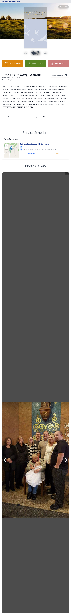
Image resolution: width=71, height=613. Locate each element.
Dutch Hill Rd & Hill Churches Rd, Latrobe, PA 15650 (40, 149)
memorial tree (24, 117)
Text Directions (32, 153)
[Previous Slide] (4, 460)
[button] (11, 148)
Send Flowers (55, 153)
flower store (52, 117)
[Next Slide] (66, 460)
